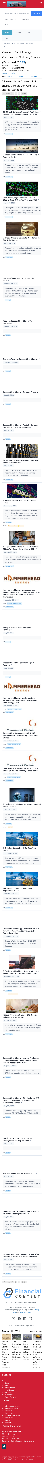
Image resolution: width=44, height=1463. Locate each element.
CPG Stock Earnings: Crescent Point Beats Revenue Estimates (21, 461)
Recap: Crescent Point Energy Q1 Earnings (17, 628)
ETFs (28, 32)
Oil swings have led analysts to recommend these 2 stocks (22, 805)
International (29, 43)
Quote (9, 76)
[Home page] (16, 4)
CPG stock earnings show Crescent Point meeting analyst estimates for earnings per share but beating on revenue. (21, 472)
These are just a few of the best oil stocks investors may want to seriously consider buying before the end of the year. (21, 900)
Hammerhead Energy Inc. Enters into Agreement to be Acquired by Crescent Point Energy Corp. (20, 700)
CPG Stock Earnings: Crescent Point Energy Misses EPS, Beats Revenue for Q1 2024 (22, 113)
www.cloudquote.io (22, 1305)
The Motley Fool (9, 566)
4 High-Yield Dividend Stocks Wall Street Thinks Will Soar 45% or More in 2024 (20, 548)
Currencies (20, 43)
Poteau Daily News (16, 1456)
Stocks (18, 32)
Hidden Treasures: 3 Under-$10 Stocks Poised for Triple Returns (20, 1016)
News (13, 43)
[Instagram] (30, 1318)
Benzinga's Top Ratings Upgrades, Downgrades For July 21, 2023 (18, 1139)
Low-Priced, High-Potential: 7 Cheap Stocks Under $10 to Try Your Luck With (21, 198)
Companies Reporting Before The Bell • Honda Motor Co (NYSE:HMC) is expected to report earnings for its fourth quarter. (22, 1183)
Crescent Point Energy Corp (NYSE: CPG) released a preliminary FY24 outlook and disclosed (21, 943)
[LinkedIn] (24, 1318)
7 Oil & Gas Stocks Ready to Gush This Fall (19, 849)
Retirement (15, 994)
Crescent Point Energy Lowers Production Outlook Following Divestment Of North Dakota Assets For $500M (21, 1060)
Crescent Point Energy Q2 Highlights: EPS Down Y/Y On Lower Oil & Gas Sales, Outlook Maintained (21, 1100)
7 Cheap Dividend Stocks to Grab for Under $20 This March (21, 239)
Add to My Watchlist (8, 73)
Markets (7, 32)
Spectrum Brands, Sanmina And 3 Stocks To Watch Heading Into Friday (21, 1212)
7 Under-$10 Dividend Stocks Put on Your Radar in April (21, 156)
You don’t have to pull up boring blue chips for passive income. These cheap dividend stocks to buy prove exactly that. (23, 250)
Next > (24, 93)
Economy (21, 525)
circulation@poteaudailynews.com (21, 1441)
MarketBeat (8, 522)
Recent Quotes (8, 20)
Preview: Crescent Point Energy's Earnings (17, 322)
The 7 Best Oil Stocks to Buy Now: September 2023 (17, 889)
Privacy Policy (8, 1458)
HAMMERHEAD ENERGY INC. (14, 603)
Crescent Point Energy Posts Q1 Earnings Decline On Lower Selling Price (20, 426)
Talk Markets (9, 990)
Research (34, 76)
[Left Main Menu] (4, 2)
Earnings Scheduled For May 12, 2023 (20, 1173)
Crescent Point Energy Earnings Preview (21, 392)
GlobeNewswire (9, 606)
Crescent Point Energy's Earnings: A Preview (18, 664)
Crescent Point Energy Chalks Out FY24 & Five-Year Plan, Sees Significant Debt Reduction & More (21, 930)
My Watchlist (25, 20)
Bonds (9, 994)
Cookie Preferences (32, 1458)
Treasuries (7, 47)
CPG (22, 62)
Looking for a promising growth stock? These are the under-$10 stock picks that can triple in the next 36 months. (23, 1027)
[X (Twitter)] (13, 1318)
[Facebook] (19, 1318)
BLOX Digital (32, 1460)
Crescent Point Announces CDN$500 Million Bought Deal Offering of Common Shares (20, 735)
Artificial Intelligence (13, 525)
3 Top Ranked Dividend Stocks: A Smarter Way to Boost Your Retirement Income (21, 972)
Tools (6, 38)
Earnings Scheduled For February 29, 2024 (19, 279)
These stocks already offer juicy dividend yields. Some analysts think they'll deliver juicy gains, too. (23, 559)
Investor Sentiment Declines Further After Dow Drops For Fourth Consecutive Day (21, 1255)
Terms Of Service (25, 1312)
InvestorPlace (9, 134)
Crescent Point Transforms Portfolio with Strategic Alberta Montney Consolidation (20, 769)
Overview (7, 43)
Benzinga (8, 300)
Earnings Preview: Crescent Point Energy (21, 359)
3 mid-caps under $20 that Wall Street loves (19, 501)
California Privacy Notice (19, 1458)
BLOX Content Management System (17, 1460)
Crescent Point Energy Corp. (14, 744)
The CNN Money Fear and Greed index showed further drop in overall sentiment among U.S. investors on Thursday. (21, 1266)
